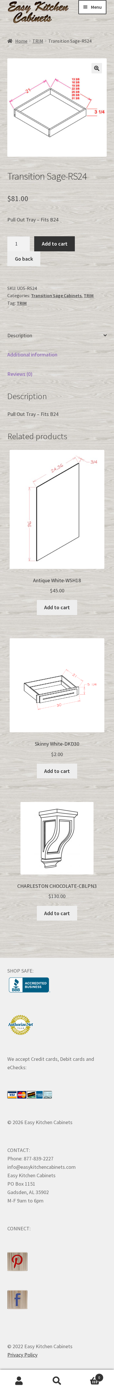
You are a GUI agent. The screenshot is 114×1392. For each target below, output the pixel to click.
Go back (24, 258)
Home (21, 41)
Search (57, 1381)
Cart (88, 1375)
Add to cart (55, 243)
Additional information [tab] (32, 354)
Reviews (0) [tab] (19, 374)
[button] (96, 68)
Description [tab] (19, 335)
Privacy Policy (22, 1354)
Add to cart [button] (57, 607)
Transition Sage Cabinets (56, 295)
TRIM (37, 41)
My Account (19, 1381)
